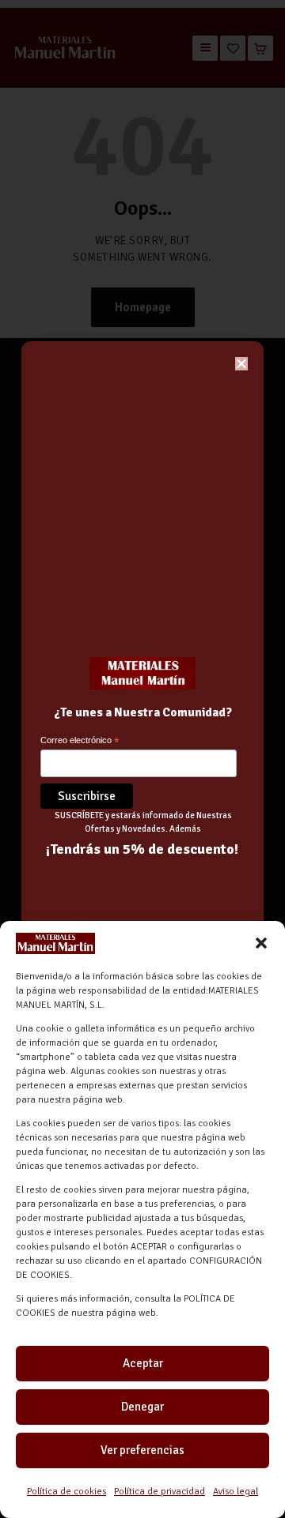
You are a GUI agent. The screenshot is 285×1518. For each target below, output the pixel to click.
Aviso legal (235, 1491)
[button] (261, 943)
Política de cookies (66, 1491)
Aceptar (143, 1363)
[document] (142, 759)
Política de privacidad (159, 1491)
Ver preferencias (142, 1450)
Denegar (142, 1407)
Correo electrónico (80, 741)
